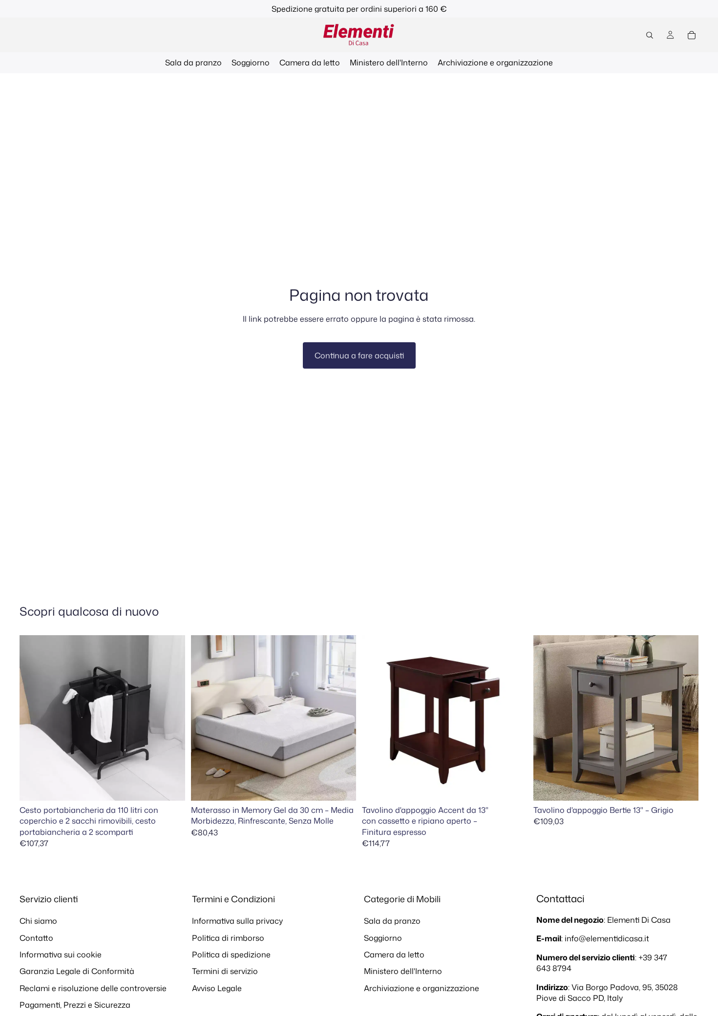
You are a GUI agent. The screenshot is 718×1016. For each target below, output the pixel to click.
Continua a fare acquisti (359, 355)
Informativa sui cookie (61, 954)
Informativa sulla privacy (237, 920)
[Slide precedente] (34, 718)
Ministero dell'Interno (403, 971)
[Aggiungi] (170, 785)
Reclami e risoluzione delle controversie (93, 988)
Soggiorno (383, 937)
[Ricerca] (649, 35)
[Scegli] (341, 785)
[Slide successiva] (170, 718)
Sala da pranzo (392, 920)
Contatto (36, 937)
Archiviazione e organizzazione (421, 988)
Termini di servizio (225, 971)
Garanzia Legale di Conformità (77, 971)
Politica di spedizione (231, 954)
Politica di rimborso (228, 937)
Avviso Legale (217, 988)
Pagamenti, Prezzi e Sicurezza (75, 1004)
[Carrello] (691, 35)
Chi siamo (38, 920)
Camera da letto (394, 954)
